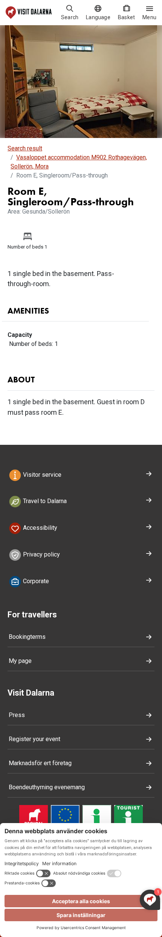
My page (20, 660)
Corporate (35, 581)
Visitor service (41, 474)
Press (17, 715)
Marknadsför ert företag (40, 763)
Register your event (34, 739)
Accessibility (39, 528)
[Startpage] (28, 12)
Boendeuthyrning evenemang (47, 787)
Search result (25, 148)
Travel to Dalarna (44, 501)
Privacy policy (40, 554)
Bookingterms (27, 636)
